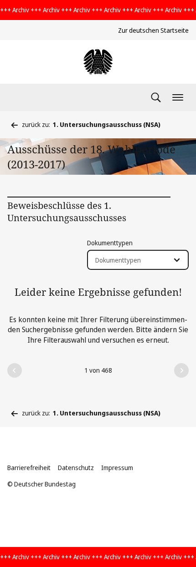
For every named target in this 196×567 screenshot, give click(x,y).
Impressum (117, 467)
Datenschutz (76, 467)
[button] (14, 370)
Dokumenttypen (110, 242)
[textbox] (132, 260)
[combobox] (138, 260)
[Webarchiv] (98, 62)
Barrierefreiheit (29, 467)
